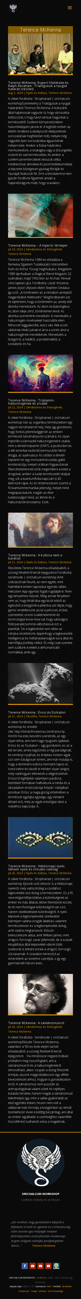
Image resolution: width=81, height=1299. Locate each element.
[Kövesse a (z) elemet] (56, 1266)
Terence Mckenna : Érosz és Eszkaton (37, 712)
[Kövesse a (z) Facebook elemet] (25, 1266)
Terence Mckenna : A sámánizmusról (36, 1023)
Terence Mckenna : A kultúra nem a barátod (35, 556)
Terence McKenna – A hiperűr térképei (37, 245)
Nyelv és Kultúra (36, 93)
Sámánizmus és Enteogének (44, 249)
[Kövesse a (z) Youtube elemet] (32, 1266)
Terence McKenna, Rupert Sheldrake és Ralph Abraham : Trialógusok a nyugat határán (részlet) (38, 85)
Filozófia (31, 716)
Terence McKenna (60, 93)
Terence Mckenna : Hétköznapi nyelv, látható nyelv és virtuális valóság (36, 867)
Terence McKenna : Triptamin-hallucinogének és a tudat (31, 402)
